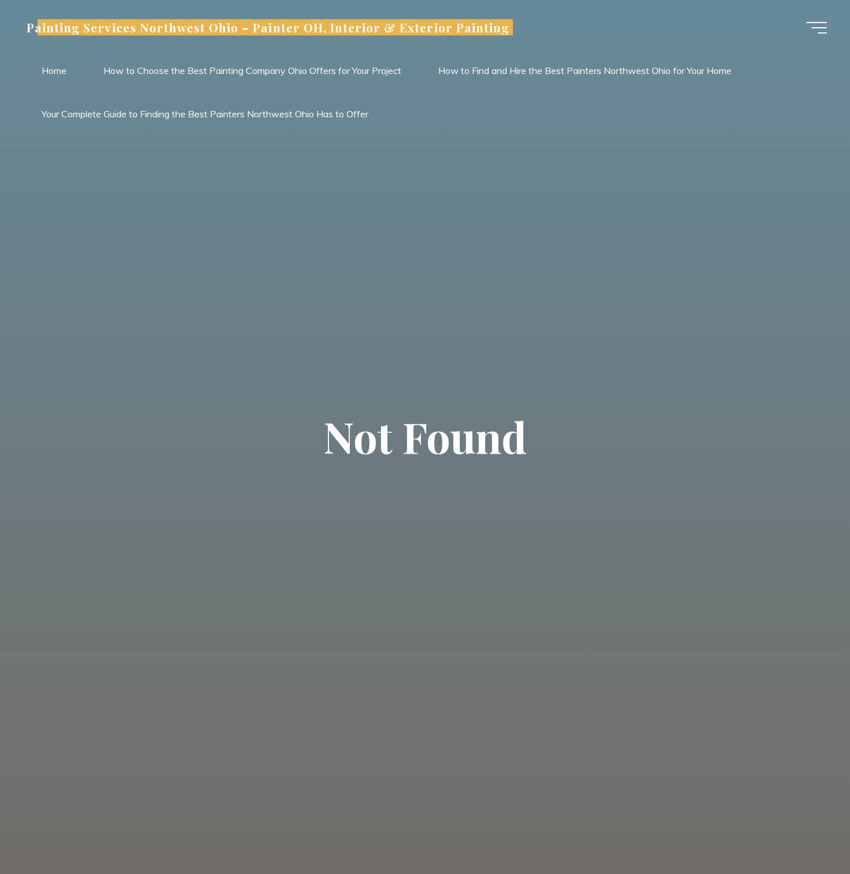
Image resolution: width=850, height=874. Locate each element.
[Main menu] (816, 28)
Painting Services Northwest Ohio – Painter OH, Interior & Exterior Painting (268, 27)
